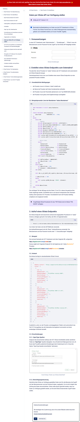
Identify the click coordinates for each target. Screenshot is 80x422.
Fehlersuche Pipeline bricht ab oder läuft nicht (13, 50)
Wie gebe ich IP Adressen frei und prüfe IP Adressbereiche (13, 54)
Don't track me (42, 418)
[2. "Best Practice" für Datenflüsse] (2, 14)
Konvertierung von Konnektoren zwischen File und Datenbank (13, 33)
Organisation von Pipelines (10, 37)
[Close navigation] (24, 10)
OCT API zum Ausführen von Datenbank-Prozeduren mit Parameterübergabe (13, 45)
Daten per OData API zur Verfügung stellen (12, 40)
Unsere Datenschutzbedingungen (43, 414)
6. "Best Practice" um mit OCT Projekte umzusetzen (11, 80)
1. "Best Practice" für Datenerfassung (11, 11)
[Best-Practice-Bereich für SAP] (3, 20)
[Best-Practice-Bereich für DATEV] (3, 17)
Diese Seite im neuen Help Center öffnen (40, 4)
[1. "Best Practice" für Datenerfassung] (2, 11)
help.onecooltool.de (65, 2)
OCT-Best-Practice (33, 10)
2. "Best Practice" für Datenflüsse (10, 14)
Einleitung (5, 8)
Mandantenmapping (8, 66)
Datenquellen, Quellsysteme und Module (13, 23)
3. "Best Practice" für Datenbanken (10, 69)
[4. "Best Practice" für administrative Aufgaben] (2, 72)
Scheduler (6, 26)
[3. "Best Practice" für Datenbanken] (2, 69)
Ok (35, 418)
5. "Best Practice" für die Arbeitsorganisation (12, 76)
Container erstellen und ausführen (11, 63)
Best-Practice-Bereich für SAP (10, 20)
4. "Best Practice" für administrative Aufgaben (11, 73)
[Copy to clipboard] (28, 39)
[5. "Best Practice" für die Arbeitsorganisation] (2, 77)
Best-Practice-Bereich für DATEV (11, 17)
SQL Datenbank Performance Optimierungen (10, 59)
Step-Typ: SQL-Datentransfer (10, 29)
